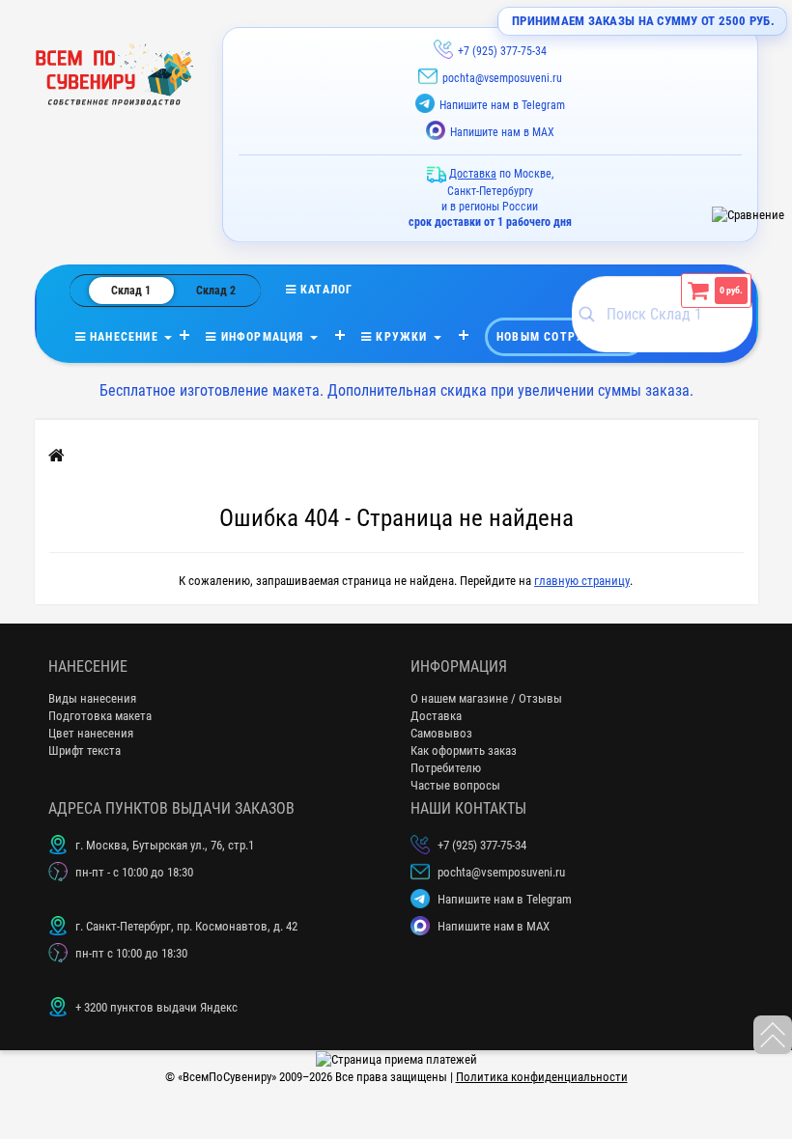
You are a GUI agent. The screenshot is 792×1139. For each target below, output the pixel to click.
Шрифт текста (84, 750)
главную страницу (582, 580)
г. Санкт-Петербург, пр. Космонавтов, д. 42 (186, 926)
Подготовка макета (100, 715)
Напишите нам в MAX (502, 132)
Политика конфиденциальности (542, 1077)
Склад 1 (131, 290)
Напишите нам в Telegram (502, 105)
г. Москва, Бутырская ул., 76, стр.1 (164, 845)
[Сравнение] (748, 215)
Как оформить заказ (463, 750)
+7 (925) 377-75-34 (502, 51)
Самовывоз (441, 733)
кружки (402, 337)
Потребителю (445, 768)
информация (261, 337)
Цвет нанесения (90, 733)
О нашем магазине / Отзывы (486, 698)
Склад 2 (216, 290)
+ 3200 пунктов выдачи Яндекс (156, 1007)
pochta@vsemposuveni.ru (502, 78)
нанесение (124, 337)
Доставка (436, 715)
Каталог (339, 289)
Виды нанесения (92, 698)
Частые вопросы (455, 785)
